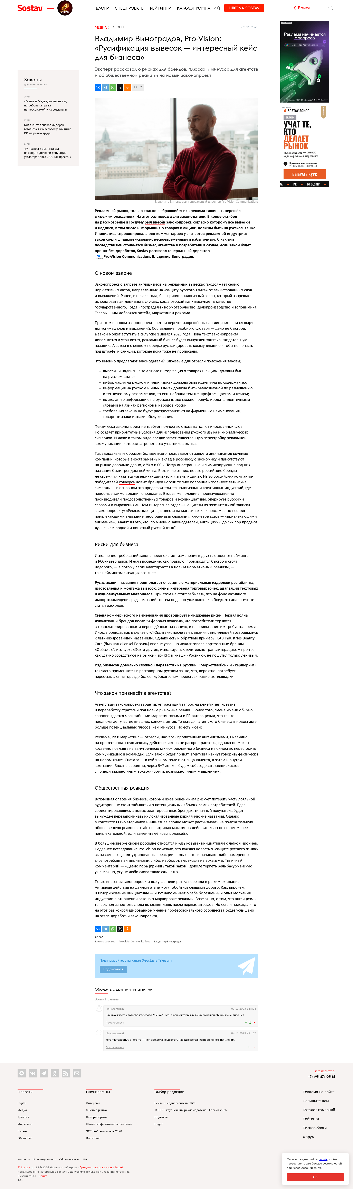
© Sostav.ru (26, 1167)
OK (315, 1177)
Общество (25, 1138)
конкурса (127, 482)
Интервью (93, 1103)
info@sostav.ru (325, 1071)
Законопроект (107, 285)
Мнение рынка (96, 1110)
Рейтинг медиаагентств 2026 (174, 1103)
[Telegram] (105, 87)
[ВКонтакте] (98, 87)
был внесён (155, 222)
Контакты (24, 1159)
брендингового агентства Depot (101, 1167)
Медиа (22, 1110)
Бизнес (23, 1131)
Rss (85, 1159)
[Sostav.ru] (31, 8)
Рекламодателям (45, 1159)
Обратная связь (69, 1159)
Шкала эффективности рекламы (109, 1124)
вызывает (103, 855)
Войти (99, 999)
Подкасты (161, 1117)
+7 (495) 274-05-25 (321, 1076)
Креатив (23, 1117)
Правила (112, 999)
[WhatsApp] (112, 87)
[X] (120, 87)
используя (169, 650)
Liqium (43, 1176)
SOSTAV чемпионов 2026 (104, 1131)
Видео (158, 1124)
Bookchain (93, 1138)
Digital (22, 1103)
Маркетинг (25, 1124)
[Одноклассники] (127, 87)
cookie (323, 1159)
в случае (138, 633)
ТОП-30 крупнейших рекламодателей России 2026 (190, 1110)
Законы (33, 79)
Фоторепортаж (96, 1117)
